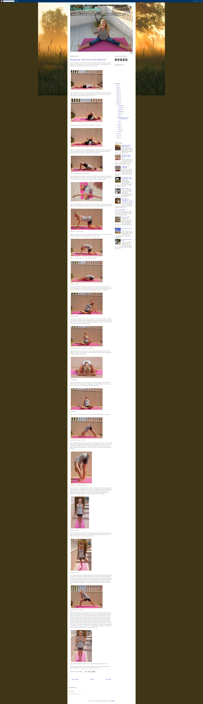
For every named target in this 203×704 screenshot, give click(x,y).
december (120, 105)
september (120, 111)
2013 (118, 103)
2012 (118, 133)
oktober (120, 109)
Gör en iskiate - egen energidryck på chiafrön (126, 178)
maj (119, 123)
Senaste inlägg (74, 679)
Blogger (113, 700)
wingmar (104, 700)
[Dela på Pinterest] (94, 671)
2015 (118, 99)
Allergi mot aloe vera (126, 188)
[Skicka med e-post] (88, 671)
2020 (118, 89)
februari (120, 129)
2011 (118, 136)
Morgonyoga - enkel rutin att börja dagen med (123, 118)
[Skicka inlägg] (85, 671)
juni (119, 121)
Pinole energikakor (125, 217)
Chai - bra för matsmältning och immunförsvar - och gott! (127, 200)
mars (119, 127)
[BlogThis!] (90, 671)
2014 (118, 101)
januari (119, 131)
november (120, 107)
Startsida (92, 679)
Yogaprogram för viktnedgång (125, 167)
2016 (118, 97)
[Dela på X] (91, 671)
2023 (118, 85)
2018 (118, 93)
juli (119, 115)
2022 (118, 87)
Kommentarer (73, 693)
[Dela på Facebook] (93, 671)
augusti (120, 113)
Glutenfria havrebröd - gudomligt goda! (126, 146)
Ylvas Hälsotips (85, 9)
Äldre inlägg (108, 679)
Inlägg (72, 691)
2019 (118, 91)
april (119, 125)
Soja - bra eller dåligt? (120, 209)
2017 (118, 95)
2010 (118, 137)
